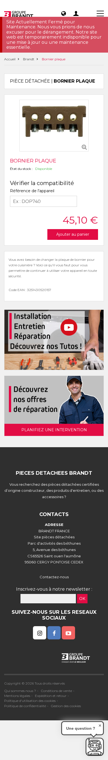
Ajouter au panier (72, 234)
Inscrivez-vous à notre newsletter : (54, 589)
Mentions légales (17, 696)
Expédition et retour (50, 696)
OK (82, 598)
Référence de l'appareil (32, 191)
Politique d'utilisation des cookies (30, 701)
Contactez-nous (54, 577)
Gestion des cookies (66, 706)
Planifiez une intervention (54, 429)
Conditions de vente (56, 691)
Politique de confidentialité (25, 706)
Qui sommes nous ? (20, 691)
